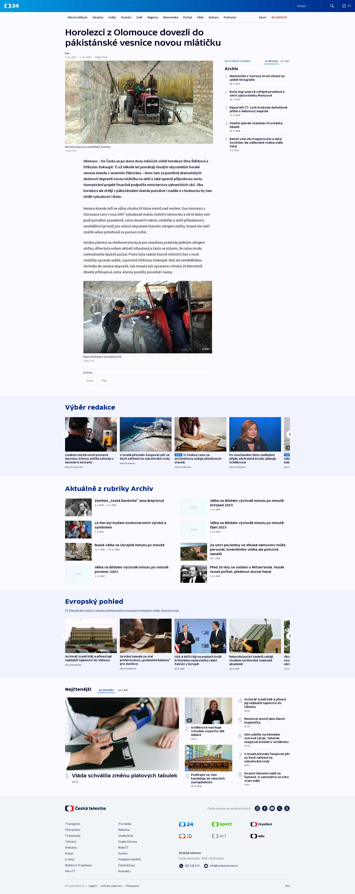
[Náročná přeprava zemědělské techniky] (139, 102)
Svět (139, 17)
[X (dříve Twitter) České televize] (280, 808)
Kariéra (123, 853)
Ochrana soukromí (111, 886)
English (93, 886)
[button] (147, 317)
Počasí (187, 17)
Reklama (124, 830)
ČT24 (103, 380)
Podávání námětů (129, 859)
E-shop (69, 859)
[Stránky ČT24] (186, 824)
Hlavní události (77, 17)
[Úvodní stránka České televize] (85, 808)
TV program (72, 824)
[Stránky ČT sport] (222, 824)
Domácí (126, 17)
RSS (287, 886)
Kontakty (124, 871)
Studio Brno (125, 835)
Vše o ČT (70, 871)
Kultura (214, 17)
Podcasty (230, 17)
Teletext (70, 841)
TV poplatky (72, 835)
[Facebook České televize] (265, 808)
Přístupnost (132, 886)
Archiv (90, 380)
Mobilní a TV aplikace (78, 865)
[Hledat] (332, 6)
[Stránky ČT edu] (257, 836)
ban (67, 53)
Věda (200, 17)
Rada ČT (123, 847)
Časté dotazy (126, 865)
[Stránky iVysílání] (261, 824)
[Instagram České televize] (257, 808)
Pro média (124, 824)
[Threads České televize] (287, 808)
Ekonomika (170, 17)
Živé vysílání (72, 830)
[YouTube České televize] (272, 808)
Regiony (153, 17)
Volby (112, 17)
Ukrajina (97, 17)
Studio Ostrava (127, 841)
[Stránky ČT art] (219, 836)
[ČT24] (11, 6)
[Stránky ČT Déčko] (185, 836)
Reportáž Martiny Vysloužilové (100, 356)
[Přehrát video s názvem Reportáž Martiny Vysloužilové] (147, 317)
